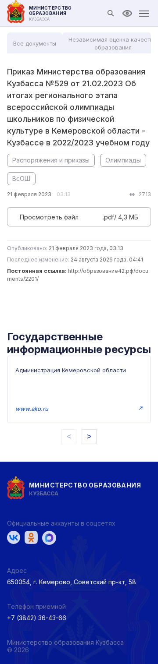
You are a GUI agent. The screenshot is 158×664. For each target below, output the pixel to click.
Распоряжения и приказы (51, 160)
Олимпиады (123, 160)
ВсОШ (21, 178)
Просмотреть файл (49, 217)
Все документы (34, 43)
